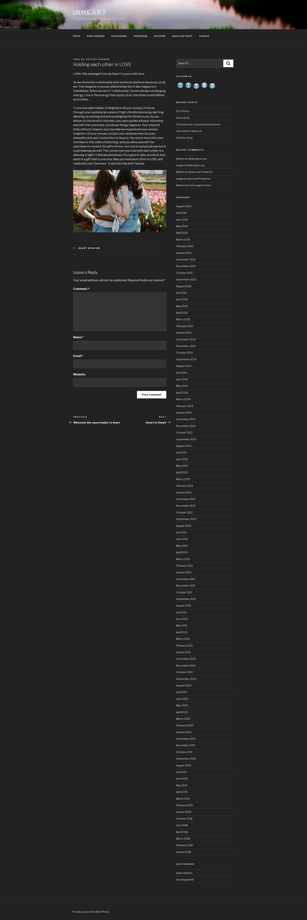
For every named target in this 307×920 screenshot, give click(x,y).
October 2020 (184, 672)
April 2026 (182, 232)
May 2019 (181, 785)
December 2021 (185, 579)
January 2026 (184, 252)
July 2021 (181, 612)
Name (78, 337)
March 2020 (183, 718)
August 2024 (184, 365)
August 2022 (183, 525)
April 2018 (182, 831)
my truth (159, 35)
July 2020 (181, 692)
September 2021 (186, 598)
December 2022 (185, 499)
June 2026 (182, 219)
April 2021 (181, 632)
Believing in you (197, 158)
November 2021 (185, 585)
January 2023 (183, 492)
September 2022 (186, 519)
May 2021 (181, 625)
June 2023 (182, 459)
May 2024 (182, 385)
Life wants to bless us (189, 130)
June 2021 (182, 618)
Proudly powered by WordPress (90, 911)
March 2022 (183, 559)
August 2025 (184, 286)
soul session (119, 35)
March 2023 (183, 479)
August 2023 (183, 445)
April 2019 (182, 791)
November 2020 (186, 665)
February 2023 (184, 485)
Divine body (183, 117)
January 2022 (183, 572)
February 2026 (184, 246)
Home (76, 35)
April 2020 (182, 712)
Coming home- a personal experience (198, 124)
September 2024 (186, 359)
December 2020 (186, 658)
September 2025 (186, 279)
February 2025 (184, 326)
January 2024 (184, 412)
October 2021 (184, 592)
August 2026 (184, 206)
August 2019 (183, 765)
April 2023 (182, 472)
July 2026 (181, 212)
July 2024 (181, 372)
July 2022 (181, 532)
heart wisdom (95, 35)
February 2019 (184, 805)
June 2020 (182, 698)
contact (204, 35)
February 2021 (184, 645)
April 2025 (182, 312)
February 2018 (184, 845)
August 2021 (183, 605)
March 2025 (183, 319)
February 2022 (184, 565)
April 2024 (182, 392)
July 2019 (181, 771)
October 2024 (184, 352)
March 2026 (183, 239)
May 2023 (182, 465)
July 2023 (181, 452)
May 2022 (182, 545)
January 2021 (183, 652)
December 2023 (185, 419)
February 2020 (184, 725)
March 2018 (183, 838)
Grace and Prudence (200, 171)
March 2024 (183, 399)
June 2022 (182, 538)
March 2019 (183, 798)
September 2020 (186, 678)
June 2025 (182, 299)
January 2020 (184, 732)
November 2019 (185, 745)
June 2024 (182, 379)
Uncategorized (184, 879)
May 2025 (182, 306)
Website (79, 374)
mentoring (140, 35)
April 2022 (182, 552)
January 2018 (183, 851)
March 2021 (183, 638)
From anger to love (199, 185)
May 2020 (182, 705)
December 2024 (186, 339)
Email (78, 356)
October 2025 (184, 272)
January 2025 (184, 332)
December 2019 (185, 738)
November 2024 (186, 345)
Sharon (104, 59)
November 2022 (185, 505)
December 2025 (186, 259)
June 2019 (182, 778)
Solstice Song (184, 137)
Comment (81, 289)
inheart (90, 12)
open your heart (182, 35)
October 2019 (184, 752)
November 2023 (185, 425)
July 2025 (181, 292)
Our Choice (182, 111)
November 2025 (186, 266)
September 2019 (186, 758)
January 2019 (183, 811)
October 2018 (184, 818)
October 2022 (184, 512)
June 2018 (182, 825)
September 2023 (186, 439)
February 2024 (184, 405)
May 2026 (182, 226)
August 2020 (184, 685)
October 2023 (184, 432)
